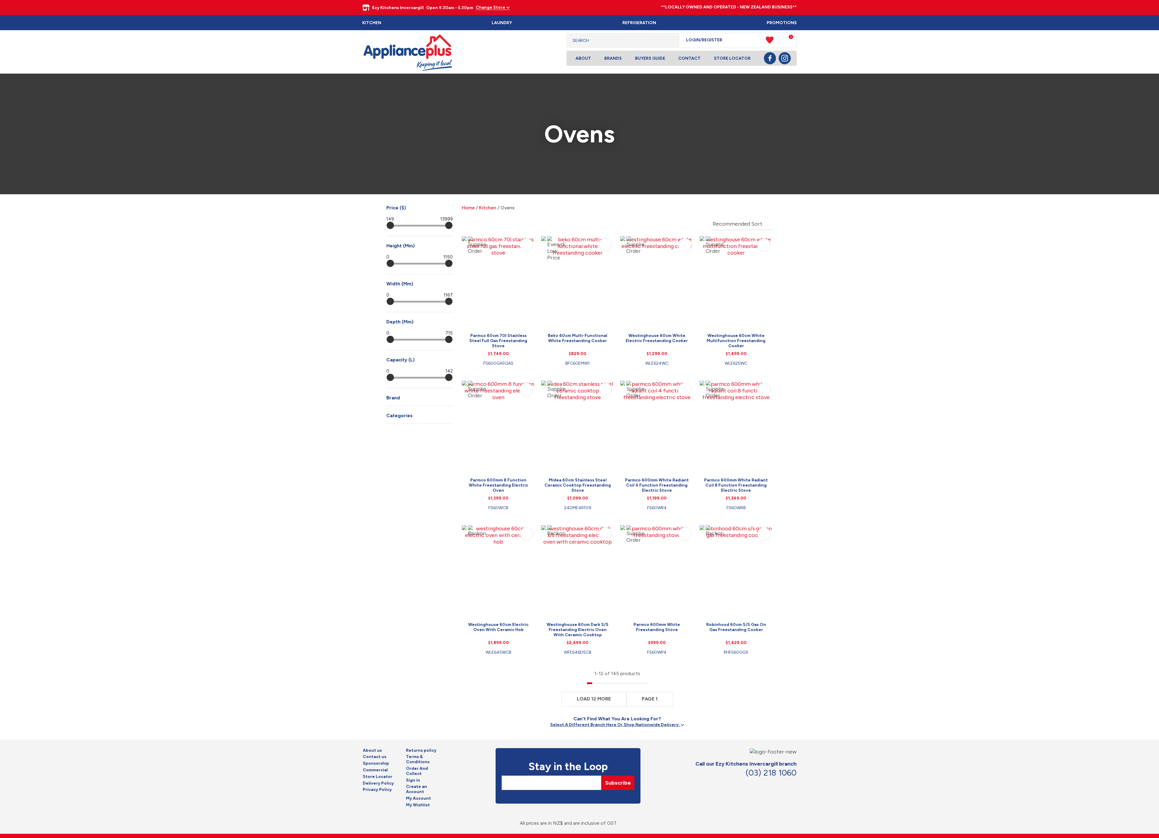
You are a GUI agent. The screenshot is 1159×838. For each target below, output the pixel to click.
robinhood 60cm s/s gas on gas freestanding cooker (736, 627)
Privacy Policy (377, 789)
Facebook (770, 58)
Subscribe (618, 782)
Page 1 (650, 699)
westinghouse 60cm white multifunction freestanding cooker (736, 340)
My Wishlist (418, 805)
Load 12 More (594, 699)
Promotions (782, 22)
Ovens (507, 208)
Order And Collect (417, 771)
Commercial (375, 770)
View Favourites (772, 40)
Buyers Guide (650, 58)
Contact (689, 58)
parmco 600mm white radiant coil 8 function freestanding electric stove (736, 485)
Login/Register (704, 40)
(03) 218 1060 (771, 773)
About (583, 58)
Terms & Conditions (417, 759)
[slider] (390, 225)
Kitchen (371, 22)
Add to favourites (526, 245)
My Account (418, 798)
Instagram (785, 58)
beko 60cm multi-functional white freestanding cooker (577, 338)
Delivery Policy (378, 783)
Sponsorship (376, 763)
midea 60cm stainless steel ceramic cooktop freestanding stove (577, 485)
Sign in (413, 780)
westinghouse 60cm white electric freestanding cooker (657, 338)
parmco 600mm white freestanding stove (657, 627)
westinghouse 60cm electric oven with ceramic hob (498, 627)
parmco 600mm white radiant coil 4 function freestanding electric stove (657, 485)
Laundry (502, 22)
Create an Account (416, 789)
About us (372, 750)
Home (468, 208)
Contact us (374, 756)
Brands (613, 58)
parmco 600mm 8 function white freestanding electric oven (498, 485)
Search (669, 40)
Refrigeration (639, 22)
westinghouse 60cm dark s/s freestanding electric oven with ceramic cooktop (577, 629)
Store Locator (732, 58)
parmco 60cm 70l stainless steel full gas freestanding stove (498, 340)
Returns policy (421, 750)
